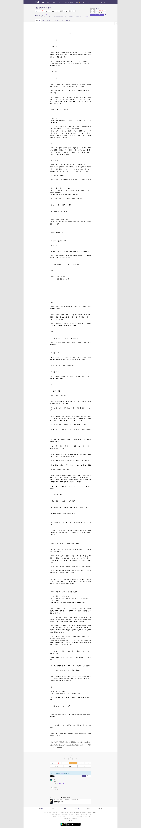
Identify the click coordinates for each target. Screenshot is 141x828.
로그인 (62, 773)
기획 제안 (62, 812)
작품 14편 (100, 12)
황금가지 (67, 818)
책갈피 (61, 20)
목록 (84, 766)
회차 (38, 20)
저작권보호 (89, 812)
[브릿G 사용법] (84, 2)
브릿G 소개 (46, 812)
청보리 (54, 779)
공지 (43, 20)
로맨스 (40, 14)
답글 (57, 783)
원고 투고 (57, 812)
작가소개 (71, 11)
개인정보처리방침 (83, 812)
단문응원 (55, 20)
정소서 (97, 9)
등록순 (87, 776)
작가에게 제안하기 (97, 14)
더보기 (86, 17)
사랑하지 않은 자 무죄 (43, 7)
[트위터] (69, 820)
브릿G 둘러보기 (52, 812)
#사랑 (45, 14)
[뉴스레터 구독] (71, 820)
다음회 (70, 766)
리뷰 (48, 20)
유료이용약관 (76, 812)
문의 (90, 816)
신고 (88, 763)
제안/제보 (66, 812)
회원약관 (71, 812)
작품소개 (68, 20)
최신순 (84, 776)
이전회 (56, 766)
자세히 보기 (59, 747)
